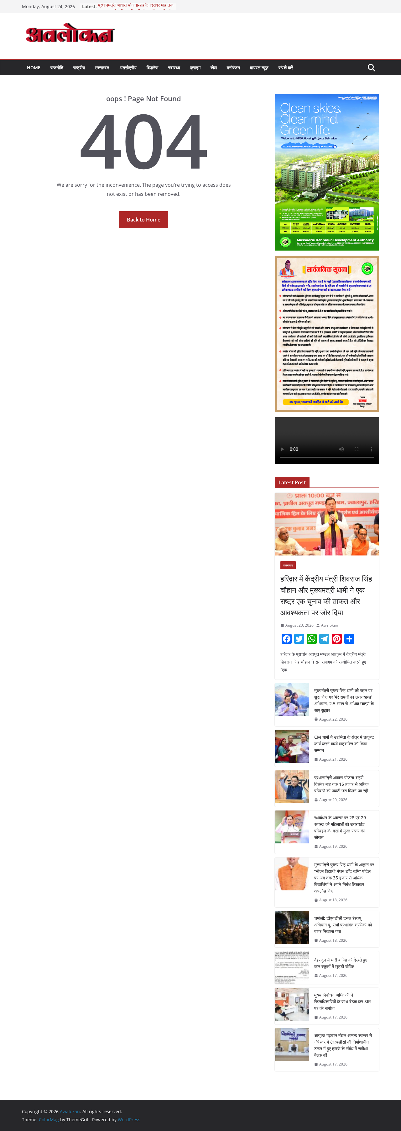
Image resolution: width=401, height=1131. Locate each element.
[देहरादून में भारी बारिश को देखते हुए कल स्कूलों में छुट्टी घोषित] (292, 967)
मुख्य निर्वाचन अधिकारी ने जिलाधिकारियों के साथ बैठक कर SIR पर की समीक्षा (342, 1001)
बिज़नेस (152, 67)
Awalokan (329, 625)
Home (33, 67)
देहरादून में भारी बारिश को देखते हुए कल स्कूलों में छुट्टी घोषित (340, 963)
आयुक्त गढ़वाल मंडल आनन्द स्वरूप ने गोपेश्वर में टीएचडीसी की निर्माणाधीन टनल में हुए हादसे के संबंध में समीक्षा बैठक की (343, 1045)
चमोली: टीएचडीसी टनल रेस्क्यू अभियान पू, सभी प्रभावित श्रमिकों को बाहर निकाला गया (343, 924)
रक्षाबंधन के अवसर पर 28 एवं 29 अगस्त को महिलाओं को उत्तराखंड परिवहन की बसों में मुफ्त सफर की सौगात (340, 827)
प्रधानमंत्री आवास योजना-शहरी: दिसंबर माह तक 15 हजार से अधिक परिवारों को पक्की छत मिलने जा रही (341, 784)
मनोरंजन (233, 67)
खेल (214, 67)
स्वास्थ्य (174, 67)
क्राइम (195, 67)
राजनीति (56, 67)
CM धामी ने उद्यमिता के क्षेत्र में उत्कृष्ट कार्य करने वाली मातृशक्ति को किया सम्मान (344, 743)
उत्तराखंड (102, 67)
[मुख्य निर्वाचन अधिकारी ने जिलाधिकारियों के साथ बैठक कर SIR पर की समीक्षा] (292, 1006)
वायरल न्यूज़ (259, 67)
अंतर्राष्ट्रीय (128, 67)
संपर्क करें (286, 67)
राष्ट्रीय (79, 67)
